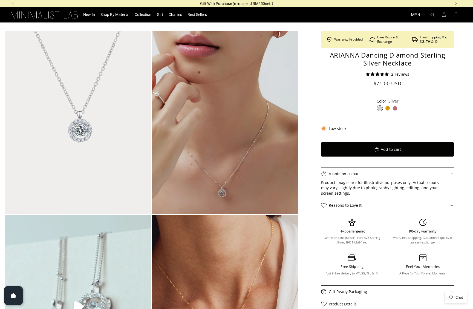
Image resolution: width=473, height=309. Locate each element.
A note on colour (344, 173)
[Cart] (456, 15)
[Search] (432, 15)
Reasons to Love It (345, 205)
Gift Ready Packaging (348, 291)
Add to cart (391, 149)
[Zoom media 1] (78, 122)
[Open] (13, 295)
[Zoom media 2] (225, 122)
